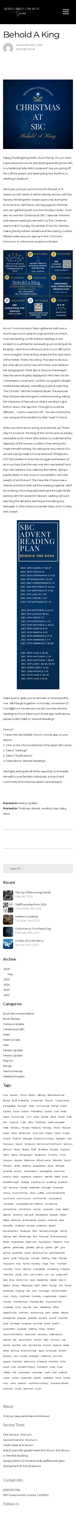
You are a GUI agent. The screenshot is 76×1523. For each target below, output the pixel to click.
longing (19, 1290)
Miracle (25, 1127)
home (26, 1263)
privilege (15, 1323)
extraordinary (10, 1230)
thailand (42, 1361)
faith (34, 1230)
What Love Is (43, 1160)
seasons (57, 1345)
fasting (7, 1236)
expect (52, 1225)
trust (59, 1366)
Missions (36, 1127)
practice (63, 1317)
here (31, 241)
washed (63, 1372)
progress (26, 1323)
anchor (18, 1171)
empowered (29, 1220)
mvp (18, 1307)
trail (13, 1366)
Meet (6, 1034)
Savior (18, 1143)
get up (39, 1247)
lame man (22, 1279)
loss (28, 1290)
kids (5, 1279)
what (58, 1377)
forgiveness (17, 1241)
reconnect (30, 1334)
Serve (17, 1149)
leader (53, 1279)
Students (43, 1149)
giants (49, 1247)
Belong (42, 1094)
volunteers (24, 1372)
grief (13, 1258)
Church (49, 1100)
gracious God (40, 1252)
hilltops (63, 1258)
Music (6, 1133)
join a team (37, 1274)
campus (13, 1187)
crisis (58, 1209)
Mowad (66, 1127)
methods (24, 1296)
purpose (21, 1328)
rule (63, 1339)
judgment (62, 1274)
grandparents (57, 1252)
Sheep (25, 1149)
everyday (8, 1225)
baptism (38, 1176)
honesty (35, 1263)
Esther (55, 1105)
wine (13, 1383)
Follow (25, 1111)
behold (48, 1176)
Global (48, 1111)
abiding (26, 1165)
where (66, 1377)
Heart (6, 1116)
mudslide (8, 1307)
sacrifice (16, 1345)
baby (63, 808)
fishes (6, 1241)
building (51, 1181)
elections (16, 1220)
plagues (21, 1317)
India (36, 1116)
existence (42, 1225)
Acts (5, 1094)
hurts (18, 1268)
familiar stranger (49, 1230)
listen (44, 1285)
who (5, 1383)
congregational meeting (29, 1203)
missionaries (49, 1296)
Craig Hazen (62, 1100)
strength (34, 1355)
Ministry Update (27, 803)
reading (46, 808)
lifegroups (26, 1285)
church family (20, 1192)
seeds (66, 1345)
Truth (63, 1154)
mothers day (36, 1301)
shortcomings (28, 1350)
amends (7, 1171)
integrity (65, 1268)
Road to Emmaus (44, 1138)
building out (38, 1181)
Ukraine (7, 1160)
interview (8, 1274)
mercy (14, 1296)
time (63, 1361)
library (15, 1285)
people (64, 1312)
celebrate (34, 1187)
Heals (63, 1111)
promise (37, 1323)
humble (61, 1263)
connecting (51, 1203)
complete (8, 1203)
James (44, 1116)
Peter (58, 1133)
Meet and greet (56, 1122)
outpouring (36, 1312)
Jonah (61, 1116)
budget (25, 1181)
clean (33, 1192)
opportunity (10, 1312)
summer (57, 1355)
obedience (45, 1307)
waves (15, 1377)
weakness (26, 1377)
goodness (17, 1252)
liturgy (53, 1285)
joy (52, 1274)
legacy (6, 1285)
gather (7, 1247)
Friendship (36, 1111)
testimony (29, 1361)
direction (18, 1214)
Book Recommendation (18, 1013)
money (7, 1301)
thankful (53, 1361)
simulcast (51, 1350)
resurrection (25, 1339)
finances (43, 1236)
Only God (37, 1133)
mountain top (54, 1301)
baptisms (26, 1176)
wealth (37, 1377)
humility (8, 1268)
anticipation (30, 1171)
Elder (32, 1105)
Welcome (29, 1160)
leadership (42, 1279)
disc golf (29, 1214)
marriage (44, 1290)
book (65, 1176)
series (6, 1350)
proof (47, 1323)
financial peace (58, 1236)
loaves (68, 1285)
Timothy (53, 1154)
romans (54, 1339)
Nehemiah (24, 1133)
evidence (20, 1225)
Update (18, 1160)
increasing (52, 1268)
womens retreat (59, 1383)
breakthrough (11, 1181)
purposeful (9, 1328)
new (35, 1307)
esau (61, 1220)
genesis (30, 1247)
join (47, 1274)
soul (16, 1355)
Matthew (40, 1122)
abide (17, 1165)
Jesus (6, 813)
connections (9, 1209)
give (62, 1247)
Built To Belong (20, 1100)
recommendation (13, 1334)
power (53, 1317)
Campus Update (13, 1024)
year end (28, 1388)
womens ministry (38, 1383)
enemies (52, 1220)
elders (6, 1220)
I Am (29, 1116)
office (56, 1307)
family (63, 1230)
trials (52, 1366)
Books (6, 1100)
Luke (23, 1122)
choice (6, 1192)
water (6, 1377)
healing (46, 1258)
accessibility (39, 1165)
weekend (48, 1377)
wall (54, 1372)
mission (62, 1296)
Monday (47, 1127)
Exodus (7, 1111)
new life (27, 1307)
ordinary (23, 1312)
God (56, 1111)
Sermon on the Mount (49, 1143)
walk (47, 1372)
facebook (25, 1230)
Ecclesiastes (9, 1105)
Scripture (30, 1143)
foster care (31, 1241)
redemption (55, 1334)
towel (6, 1366)
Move (57, 1127)
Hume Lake (17, 1116)
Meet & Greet (11, 1039)
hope (45, 1263)
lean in (62, 1279)
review (37, 1339)
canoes (23, 1187)
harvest (35, 1258)
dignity (7, 1214)
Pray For (8, 1060)
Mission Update (12, 1055)
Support (65, 1149)
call (5, 1187)
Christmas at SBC (14, 1029)
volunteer (37, 1372)
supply (7, 1361)
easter (63, 1214)
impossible (39, 1268)
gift (56, 1247)
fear (35, 1236)
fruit (66, 1241)
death (66, 1209)
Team (6, 1154)
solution (7, 1355)
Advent (35, 808)
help (54, 1258)
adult (50, 1165)
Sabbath (60, 1138)
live (61, 1285)
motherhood (20, 1301)
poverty (43, 1317)
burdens (62, 1181)
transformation (26, 1366)
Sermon (68, 1143)
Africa (23, 1094)
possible (32, 1317)
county (37, 1209)
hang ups (23, 1258)
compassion (55, 1198)
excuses (31, 1225)
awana (7, 1176)
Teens (14, 1154)
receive (50, 1328)
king (11, 1279)
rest (15, 1339)
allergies (59, 1165)
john (26, 1274)
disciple (54, 1214)
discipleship (41, 1214)
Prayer (7, 1138)
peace (55, 1312)
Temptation (25, 1154)
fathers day (25, 1236)
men (5, 1296)
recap (42, 1328)
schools (47, 1345)
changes (46, 1187)
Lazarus (13, 1122)
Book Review (11, 1018)
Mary (55, 808)
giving (6, 1252)
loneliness (8, 1290)
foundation (45, 1241)
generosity (18, 1247)
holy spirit (8, 1263)
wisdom (22, 1383)
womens (8, 1388)
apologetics (46, 1171)
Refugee (27, 1138)
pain (47, 1312)
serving (15, 1350)
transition (42, 1366)
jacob (18, 1274)
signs (41, 1350)
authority (59, 1171)
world (18, 1388)
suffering (46, 1355)
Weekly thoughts (14, 1076)
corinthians (24, 1209)
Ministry (15, 1127)
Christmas (23, 808)
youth (38, 1388)
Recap (7, 1065)
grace (28, 1252)
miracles (36, 1296)
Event (64, 1105)
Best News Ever (56, 1094)
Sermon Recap (12, 1071)
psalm (55, 1323)
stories (23, 1355)
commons (9, 1198)
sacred (6, 1345)
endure (42, 1220)
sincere (62, 1350)
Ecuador (22, 1105)
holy (18, 1263)
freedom (57, 1241)
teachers (17, 1361)
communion (24, 1198)
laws (32, 1279)
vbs (14, 1372)
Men (6, 1045)
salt (25, 1345)
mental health (59, 1290)
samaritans (34, 1345)
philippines (9, 1317)
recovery (42, 1334)
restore (7, 1339)
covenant (48, 1209)
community (40, 1198)
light (37, 1285)
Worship (57, 1160)
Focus (16, 1111)
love (34, 1290)
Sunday (54, 1149)
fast (15, 1236)
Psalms (17, 1138)
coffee (40, 1192)
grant (6, 1258)
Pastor (49, 1133)
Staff (33, 1149)
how (52, 1263)
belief (57, 1176)
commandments (55, 1192)
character (58, 1187)
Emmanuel (42, 1105)
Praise (66, 1133)
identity (27, 1268)
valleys (6, 1372)
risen (46, 1339)
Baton (32, 1094)
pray (5, 1323)
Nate (14, 1133)
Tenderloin (40, 1154)
